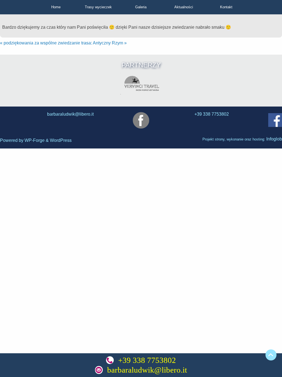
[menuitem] (56, 7)
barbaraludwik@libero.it (147, 369)
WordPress (61, 140)
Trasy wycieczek (98, 7)
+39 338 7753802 (147, 360)
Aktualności (183, 7)
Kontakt (226, 7)
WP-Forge (35, 140)
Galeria (141, 7)
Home (56, 7)
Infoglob (274, 139)
